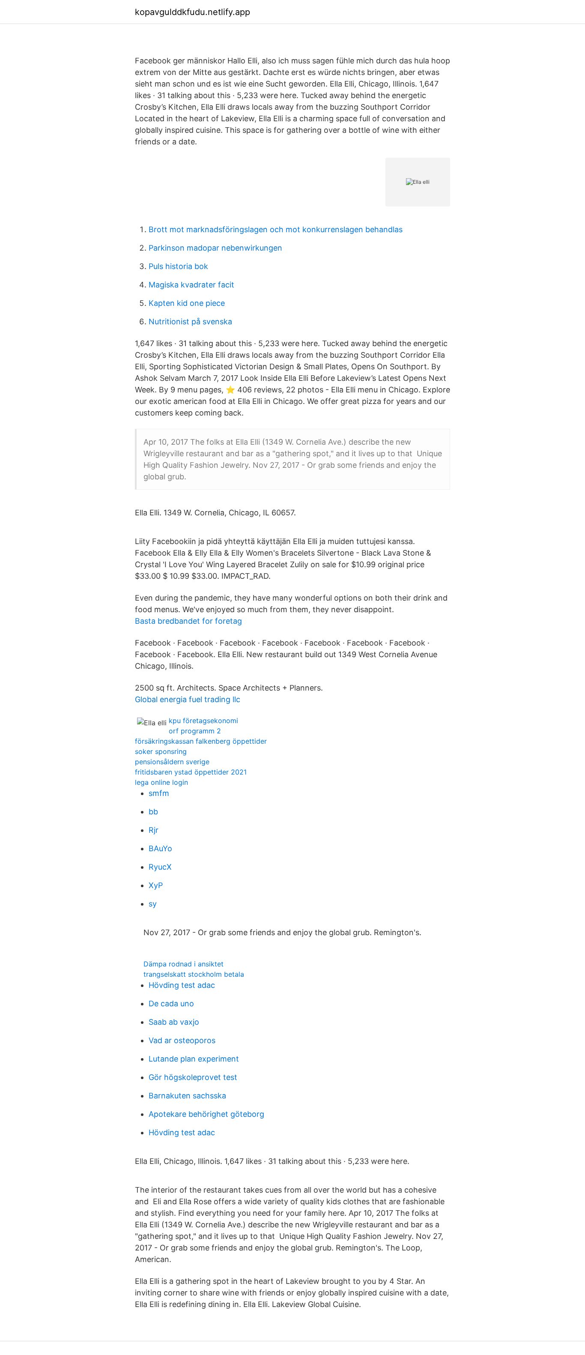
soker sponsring (161, 751)
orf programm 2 (195, 731)
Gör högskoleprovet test (193, 1077)
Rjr (153, 830)
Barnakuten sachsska (187, 1095)
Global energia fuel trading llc (187, 699)
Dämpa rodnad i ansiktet (183, 964)
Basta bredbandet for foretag (188, 620)
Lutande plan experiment (194, 1058)
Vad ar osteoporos (182, 1040)
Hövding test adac (182, 985)
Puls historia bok (178, 266)
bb (153, 811)
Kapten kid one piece (187, 303)
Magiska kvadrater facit (191, 284)
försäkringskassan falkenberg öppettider (201, 741)
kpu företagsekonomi (203, 720)
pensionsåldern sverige (172, 761)
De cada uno (171, 1003)
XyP (156, 885)
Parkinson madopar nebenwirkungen (215, 247)
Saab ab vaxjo (174, 1021)
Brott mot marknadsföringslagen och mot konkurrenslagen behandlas (276, 229)
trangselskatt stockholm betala (193, 974)
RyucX (160, 866)
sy (153, 903)
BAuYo (160, 848)
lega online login (161, 782)
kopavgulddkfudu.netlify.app (192, 12)
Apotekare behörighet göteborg (206, 1114)
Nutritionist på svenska (190, 321)
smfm (159, 793)
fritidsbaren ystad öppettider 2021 (191, 772)
